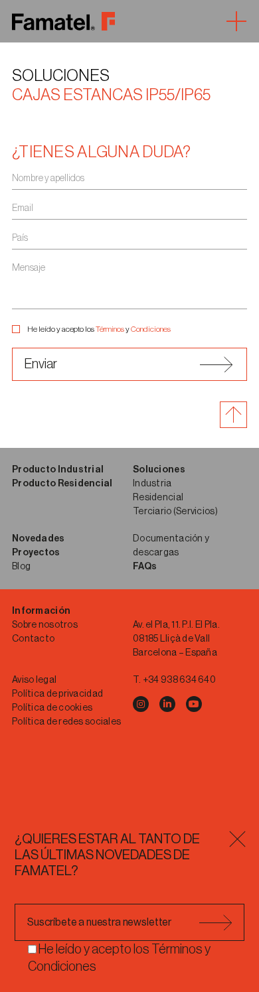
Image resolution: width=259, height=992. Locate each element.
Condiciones (151, 329)
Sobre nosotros (45, 625)
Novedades (38, 538)
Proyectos (36, 552)
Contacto (33, 639)
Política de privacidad (57, 694)
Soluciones (61, 76)
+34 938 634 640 (179, 680)
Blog (21, 566)
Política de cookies (52, 708)
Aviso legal (34, 680)
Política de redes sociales (66, 722)
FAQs (145, 566)
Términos (110, 329)
